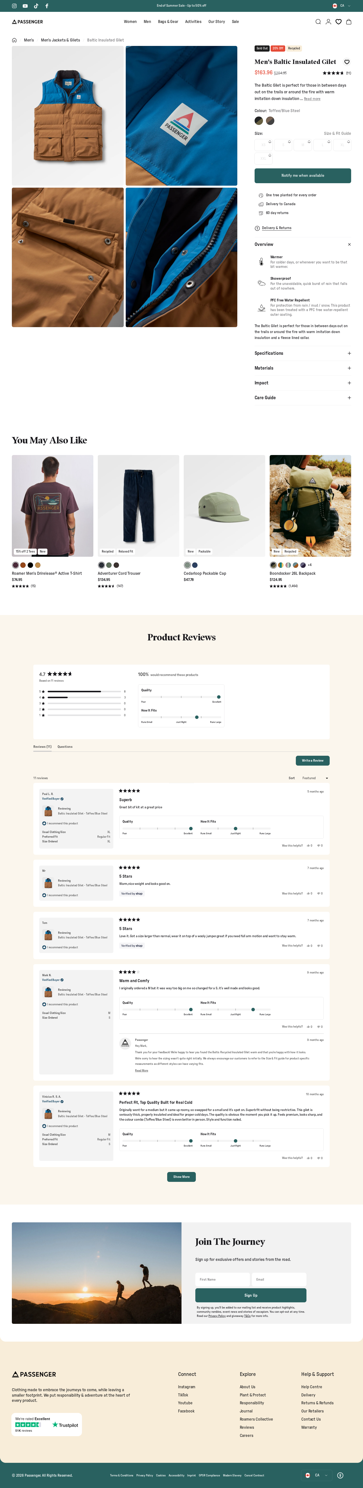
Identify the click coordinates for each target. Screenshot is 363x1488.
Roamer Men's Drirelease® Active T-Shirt (47, 573)
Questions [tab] (65, 748)
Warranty (309, 1427)
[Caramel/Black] (270, 121)
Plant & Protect (253, 1395)
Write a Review (316, 762)
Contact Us (311, 1419)
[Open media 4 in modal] (182, 257)
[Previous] (16, 509)
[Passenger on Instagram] (14, 5)
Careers (246, 1436)
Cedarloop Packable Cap (205, 573)
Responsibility (252, 1403)
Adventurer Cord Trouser (119, 573)
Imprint (191, 1475)
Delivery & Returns (276, 228)
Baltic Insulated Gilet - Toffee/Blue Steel (82, 813)
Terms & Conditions (121, 1475)
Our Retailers (312, 1411)
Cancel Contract (254, 1475)
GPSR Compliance (209, 1475)
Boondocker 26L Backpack (292, 573)
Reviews (247, 1427)
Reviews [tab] (42, 748)
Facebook (186, 1411)
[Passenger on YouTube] (25, 5)
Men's (29, 40)
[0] (338, 21)
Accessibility (176, 1475)
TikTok (183, 1395)
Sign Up (251, 1295)
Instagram (186, 1387)
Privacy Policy (144, 1475)
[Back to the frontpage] (14, 40)
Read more (312, 99)
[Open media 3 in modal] (68, 257)
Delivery (308, 1395)
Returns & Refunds (317, 1403)
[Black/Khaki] (259, 121)
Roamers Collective (256, 1419)
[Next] (88, 509)
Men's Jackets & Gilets (60, 40)
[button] (337, 73)
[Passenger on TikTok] (36, 5)
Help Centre (311, 1387)
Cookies (161, 1475)
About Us (248, 1387)
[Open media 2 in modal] (182, 116)
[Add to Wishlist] (347, 62)
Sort (292, 778)
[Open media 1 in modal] (68, 116)
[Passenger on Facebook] (46, 5)
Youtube (185, 1403)
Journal (246, 1411)
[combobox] (341, 6)
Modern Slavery (232, 1475)
